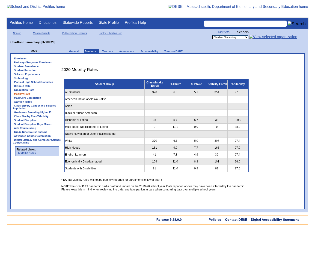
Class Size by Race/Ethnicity (31, 116)
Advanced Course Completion (32, 136)
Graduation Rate (24, 90)
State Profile (109, 22)
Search (17, 33)
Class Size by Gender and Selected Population (34, 107)
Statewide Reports (77, 22)
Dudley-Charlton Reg (110, 33)
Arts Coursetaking (25, 128)
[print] (222, 60)
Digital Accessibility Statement (275, 219)
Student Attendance (26, 66)
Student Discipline (25, 120)
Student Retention (25, 70)
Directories (47, 22)
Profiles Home (21, 22)
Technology (21, 78)
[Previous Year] (27, 51)
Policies (215, 219)
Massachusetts (41, 33)
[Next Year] (43, 51)
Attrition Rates (23, 101)
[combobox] (245, 24)
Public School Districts (74, 33)
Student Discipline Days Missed (33, 124)
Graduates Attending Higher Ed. (33, 112)
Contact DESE (236, 219)
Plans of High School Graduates (33, 82)
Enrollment (20, 58)
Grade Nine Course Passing (31, 132)
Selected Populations (27, 74)
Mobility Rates (27, 152)
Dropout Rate (22, 86)
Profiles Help (135, 22)
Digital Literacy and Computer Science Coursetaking (37, 141)
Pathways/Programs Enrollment (33, 62)
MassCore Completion (27, 97)
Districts (223, 32)
